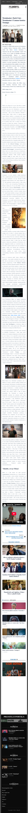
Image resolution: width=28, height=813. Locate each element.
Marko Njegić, (10, 26)
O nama (3, 1)
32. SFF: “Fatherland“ (13, 773)
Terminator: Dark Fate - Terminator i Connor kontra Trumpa (13, 20)
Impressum (8, 1)
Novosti (3, 790)
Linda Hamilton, (5, 26)
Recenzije (14, 755)
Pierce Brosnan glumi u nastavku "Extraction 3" (13, 610)
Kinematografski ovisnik (7, 788)
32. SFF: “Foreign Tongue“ (14, 759)
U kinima (4, 804)
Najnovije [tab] (6, 600)
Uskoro (13, 659)
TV (2, 801)
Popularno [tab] (13, 600)
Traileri (3, 797)
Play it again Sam (5, 792)
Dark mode (17, 3)
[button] (26, 7)
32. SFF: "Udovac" (12, 766)
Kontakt (20, 1)
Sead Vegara (6, 25)
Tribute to (4, 799)
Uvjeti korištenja (14, 1)
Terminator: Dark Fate (16, 26)
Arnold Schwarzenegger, (21, 25)
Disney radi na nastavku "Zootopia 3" (11, 650)
